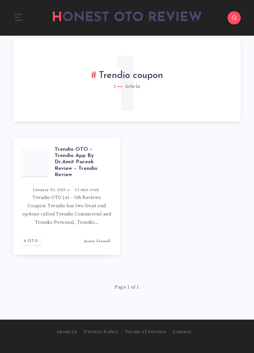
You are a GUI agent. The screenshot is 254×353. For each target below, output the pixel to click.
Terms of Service (145, 332)
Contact (182, 332)
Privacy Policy (101, 332)
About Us (66, 332)
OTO (33, 241)
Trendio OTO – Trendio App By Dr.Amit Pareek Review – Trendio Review (76, 162)
